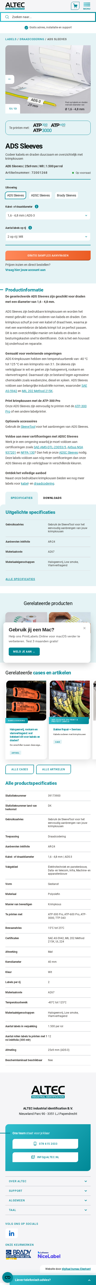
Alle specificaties (20, 579)
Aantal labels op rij (15, 227)
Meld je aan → (24, 651)
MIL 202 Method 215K (37, 391)
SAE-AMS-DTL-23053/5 (50, 447)
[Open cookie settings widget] (7, 1277)
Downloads (52, 498)
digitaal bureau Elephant (76, 1269)
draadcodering (44, 483)
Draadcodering (32, 39)
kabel (24, 483)
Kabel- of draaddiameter (18, 206)
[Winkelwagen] (75, 6)
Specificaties (22, 498)
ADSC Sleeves (40, 195)
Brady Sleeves (66, 195)
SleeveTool (28, 426)
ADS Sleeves (15, 195)
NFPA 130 (28, 452)
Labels (11, 39)
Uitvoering (11, 187)
